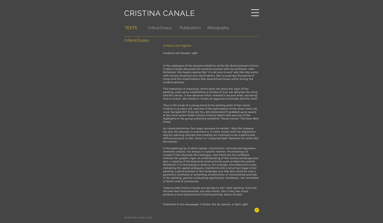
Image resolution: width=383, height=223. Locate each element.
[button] (255, 12)
